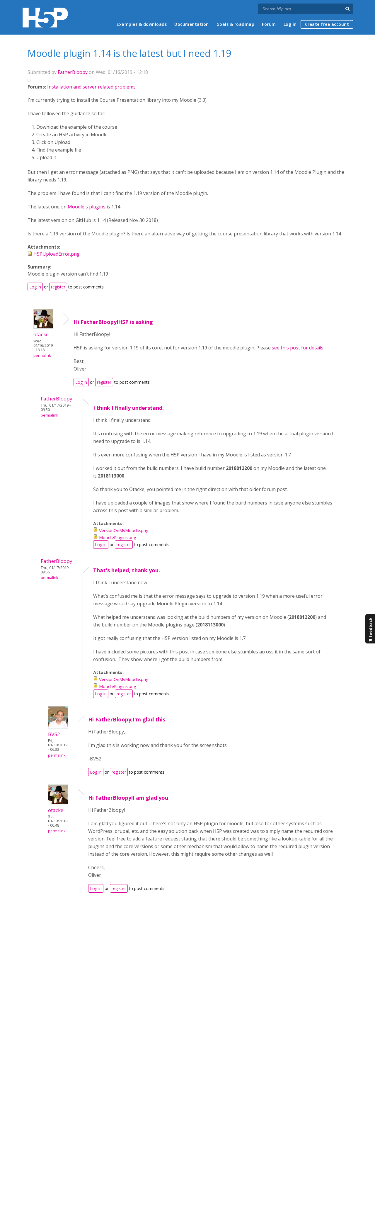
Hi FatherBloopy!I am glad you (128, 797)
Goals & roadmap (236, 24)
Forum (269, 24)
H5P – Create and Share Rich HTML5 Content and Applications (45, 17)
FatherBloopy (73, 72)
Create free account (327, 24)
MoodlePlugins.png (117, 537)
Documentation (191, 24)
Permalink (42, 355)
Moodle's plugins (86, 206)
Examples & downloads (142, 24)
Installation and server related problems (91, 87)
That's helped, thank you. (126, 570)
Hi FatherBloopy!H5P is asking (113, 321)
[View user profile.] (43, 327)
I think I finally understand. (128, 407)
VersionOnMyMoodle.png (124, 530)
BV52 (54, 734)
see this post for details (297, 347)
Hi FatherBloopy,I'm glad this (126, 719)
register (58, 287)
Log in (290, 24)
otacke (41, 334)
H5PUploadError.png (56, 254)
